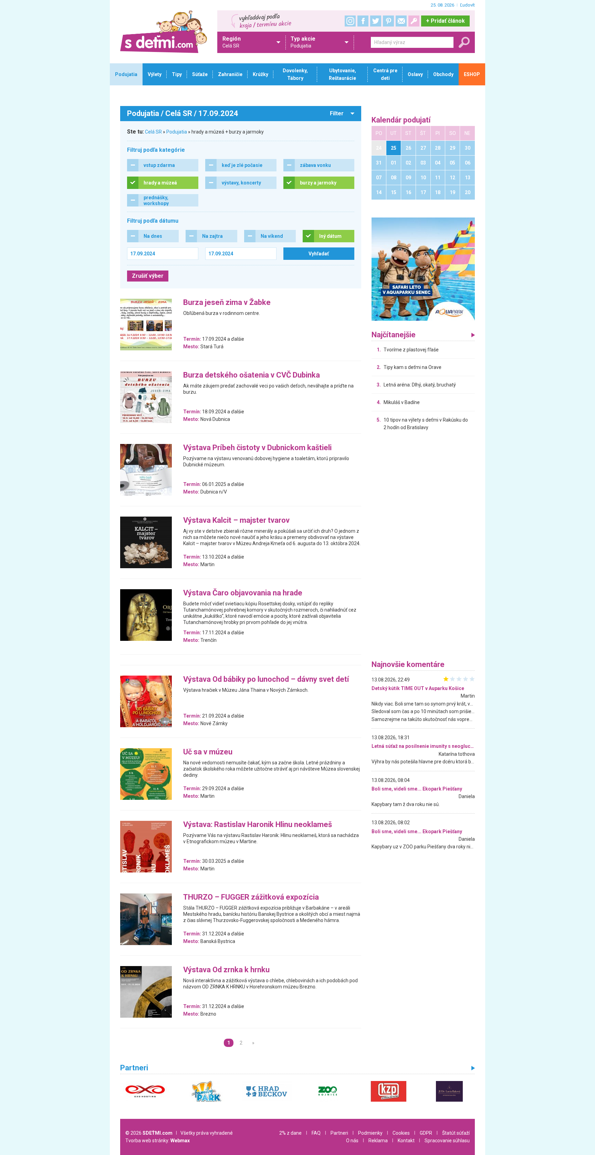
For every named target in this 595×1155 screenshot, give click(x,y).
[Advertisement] (423, 547)
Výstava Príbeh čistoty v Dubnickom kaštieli (257, 448)
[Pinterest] (388, 21)
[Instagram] (350, 21)
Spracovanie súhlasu (447, 1140)
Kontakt (406, 1140)
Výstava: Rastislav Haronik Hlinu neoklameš (257, 825)
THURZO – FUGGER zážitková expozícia (251, 897)
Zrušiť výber (148, 276)
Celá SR (153, 132)
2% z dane (290, 1133)
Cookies (401, 1133)
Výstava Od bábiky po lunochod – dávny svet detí (266, 680)
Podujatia (176, 132)
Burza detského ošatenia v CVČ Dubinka (251, 375)
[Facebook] (362, 21)
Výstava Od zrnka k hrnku (226, 970)
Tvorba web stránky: (157, 1140)
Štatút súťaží (456, 1133)
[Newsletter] (401, 21)
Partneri (339, 1133)
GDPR (426, 1133)
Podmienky (370, 1133)
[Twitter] (375, 21)
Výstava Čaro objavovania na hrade (242, 593)
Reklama (378, 1140)
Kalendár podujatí (401, 120)
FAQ (316, 1133)
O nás (352, 1140)
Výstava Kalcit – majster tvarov (236, 520)
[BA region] (423, 269)
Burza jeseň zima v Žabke (227, 303)
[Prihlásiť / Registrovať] (413, 21)
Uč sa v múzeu (207, 752)
